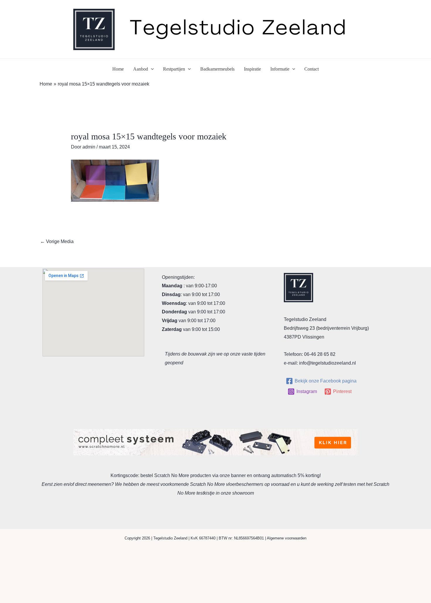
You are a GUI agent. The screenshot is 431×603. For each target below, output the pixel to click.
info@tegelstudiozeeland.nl (327, 363)
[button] (151, 69)
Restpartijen (174, 68)
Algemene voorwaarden (286, 538)
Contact (311, 68)
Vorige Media (57, 241)
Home (118, 68)
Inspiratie (252, 68)
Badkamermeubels (217, 68)
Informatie (279, 68)
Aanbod (140, 68)
